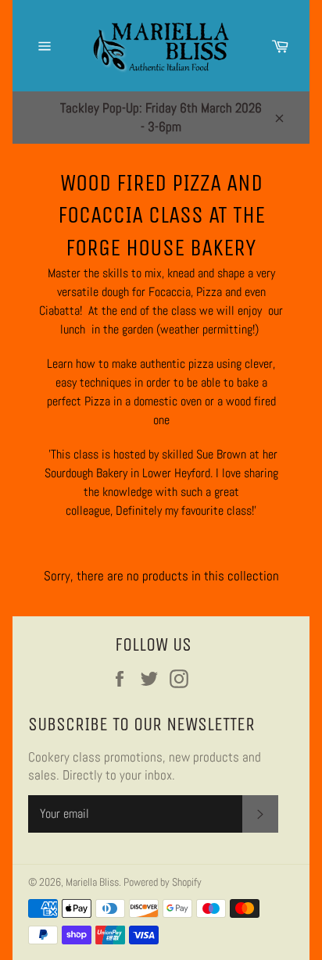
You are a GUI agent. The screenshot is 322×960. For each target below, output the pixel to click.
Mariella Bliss (92, 882)
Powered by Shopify (162, 882)
